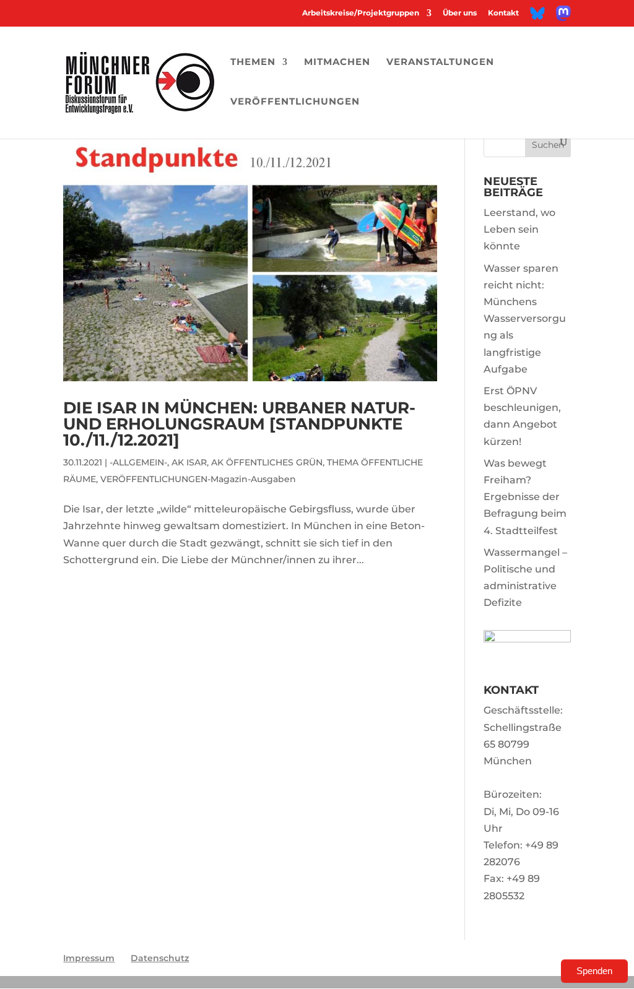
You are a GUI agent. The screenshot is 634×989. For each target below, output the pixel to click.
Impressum (89, 958)
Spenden (594, 970)
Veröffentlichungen (295, 102)
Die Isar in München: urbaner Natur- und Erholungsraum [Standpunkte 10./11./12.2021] (239, 424)
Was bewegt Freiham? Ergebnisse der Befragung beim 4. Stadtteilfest (525, 497)
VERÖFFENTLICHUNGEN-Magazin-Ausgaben (198, 479)
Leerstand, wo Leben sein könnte (519, 229)
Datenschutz (160, 958)
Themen (253, 62)
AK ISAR (189, 462)
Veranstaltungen (440, 62)
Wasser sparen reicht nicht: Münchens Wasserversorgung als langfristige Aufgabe (525, 318)
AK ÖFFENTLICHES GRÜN (267, 462)
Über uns (460, 13)
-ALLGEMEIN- (138, 462)
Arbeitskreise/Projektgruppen (360, 13)
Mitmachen (337, 62)
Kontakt (503, 13)
